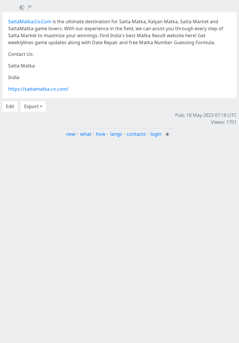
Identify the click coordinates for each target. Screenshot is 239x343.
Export (31, 106)
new (70, 134)
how (101, 134)
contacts (136, 134)
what (85, 134)
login (155, 134)
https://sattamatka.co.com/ (38, 89)
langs (116, 134)
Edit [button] (10, 106)
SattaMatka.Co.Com (29, 21)
